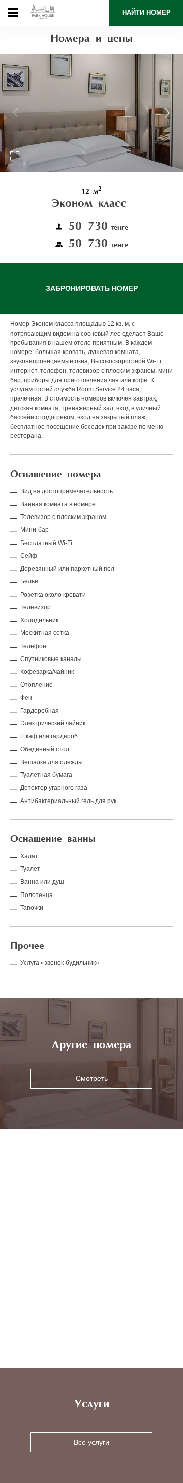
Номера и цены (91, 39)
